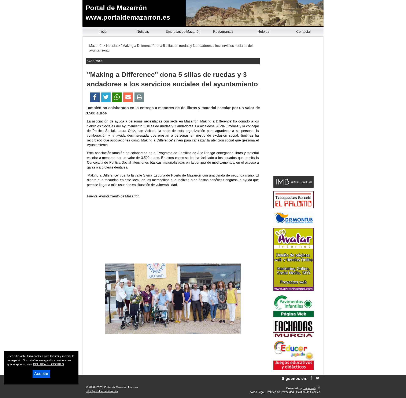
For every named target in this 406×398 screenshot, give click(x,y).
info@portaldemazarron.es (102, 391)
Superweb (309, 388)
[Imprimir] (139, 97)
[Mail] (128, 97)
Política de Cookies (308, 392)
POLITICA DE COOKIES (48, 364)
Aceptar (41, 373)
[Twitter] (106, 97)
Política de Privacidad (280, 392)
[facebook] (311, 378)
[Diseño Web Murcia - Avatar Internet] (318, 388)
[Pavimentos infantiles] (293, 316)
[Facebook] (95, 97)
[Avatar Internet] (293, 289)
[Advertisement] (173, 231)
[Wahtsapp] (117, 97)
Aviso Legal (257, 392)
